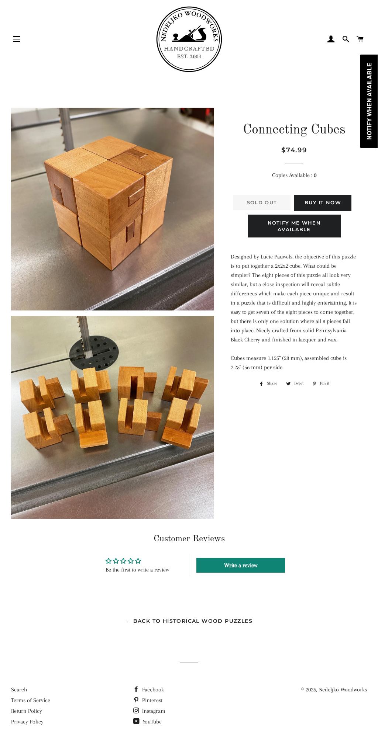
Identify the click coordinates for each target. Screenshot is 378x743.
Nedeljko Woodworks (343, 689)
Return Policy (26, 711)
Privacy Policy (27, 721)
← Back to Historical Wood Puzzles (189, 621)
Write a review (240, 565)
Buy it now (323, 202)
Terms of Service (30, 700)
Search (19, 689)
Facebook (152, 689)
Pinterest (151, 700)
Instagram (153, 711)
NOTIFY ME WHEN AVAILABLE (294, 226)
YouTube (151, 721)
